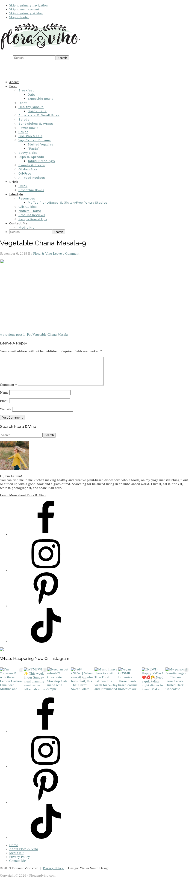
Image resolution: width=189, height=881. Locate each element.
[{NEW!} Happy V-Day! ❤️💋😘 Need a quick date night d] (153, 679)
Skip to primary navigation (28, 5)
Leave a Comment (66, 253)
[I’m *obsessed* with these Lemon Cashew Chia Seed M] (12, 679)
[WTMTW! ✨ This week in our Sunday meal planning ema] (35, 679)
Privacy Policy (19, 857)
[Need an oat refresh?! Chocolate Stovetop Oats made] (59, 679)
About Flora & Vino (23, 849)
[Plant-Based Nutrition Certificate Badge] (2, 650)
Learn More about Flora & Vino (23, 495)
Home (13, 845)
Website (5, 409)
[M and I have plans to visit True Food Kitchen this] (106, 679)
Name (4, 392)
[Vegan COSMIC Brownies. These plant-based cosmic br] (130, 679)
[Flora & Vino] (40, 50)
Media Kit (16, 853)
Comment (8, 384)
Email (4, 401)
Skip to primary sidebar (26, 13)
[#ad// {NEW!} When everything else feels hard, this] (83, 679)
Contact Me (17, 861)
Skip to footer (19, 17)
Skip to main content (24, 9)
